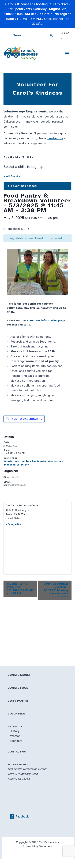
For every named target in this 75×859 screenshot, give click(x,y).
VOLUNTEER (16, 713)
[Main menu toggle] (67, 53)
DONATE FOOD (18, 688)
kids (50, 461)
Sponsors (16, 741)
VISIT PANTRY (18, 700)
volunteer (23, 464)
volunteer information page (46, 320)
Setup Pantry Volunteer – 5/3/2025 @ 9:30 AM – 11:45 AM (20, 588)
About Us (15, 726)
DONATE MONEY (19, 675)
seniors (58, 461)
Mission (15, 736)
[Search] (51, 35)
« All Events (11, 176)
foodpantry (39, 461)
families (25, 461)
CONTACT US (17, 751)
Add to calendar (25, 419)
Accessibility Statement (37, 846)
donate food (11, 461)
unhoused (9, 464)
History (14, 731)
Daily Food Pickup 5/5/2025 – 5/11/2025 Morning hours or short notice (55, 590)
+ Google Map (14, 524)
